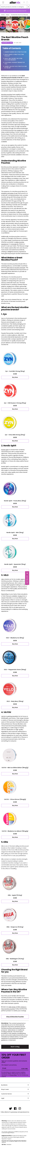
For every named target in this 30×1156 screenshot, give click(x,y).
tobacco (16, 171)
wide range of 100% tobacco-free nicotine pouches (14, 1008)
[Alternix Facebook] (15, 1108)
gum (15, 201)
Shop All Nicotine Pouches (15, 1017)
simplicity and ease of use (9, 193)
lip (20, 201)
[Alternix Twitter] (10, 1108)
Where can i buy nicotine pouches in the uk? (16, 67)
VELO (2, 579)
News (7, 14)
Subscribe (24, 1069)
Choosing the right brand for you (15, 63)
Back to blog (15, 1047)
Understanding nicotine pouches (15, 52)
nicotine (23, 110)
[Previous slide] (2, 11)
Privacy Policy (13, 1075)
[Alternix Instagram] (20, 1108)
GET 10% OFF (27, 579)
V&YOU (3, 716)
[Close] (27, 573)
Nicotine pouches (6, 94)
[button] (2, 2)
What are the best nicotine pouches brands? (13, 59)
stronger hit (14, 244)
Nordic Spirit (5, 450)
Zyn (2, 318)
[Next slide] (28, 11)
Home (3, 14)
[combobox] (15, 7)
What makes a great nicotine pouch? (14, 55)
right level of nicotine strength (15, 268)
